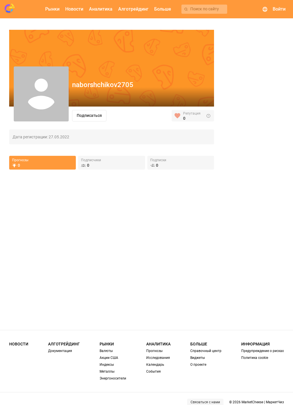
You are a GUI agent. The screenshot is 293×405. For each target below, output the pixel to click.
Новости (18, 344)
